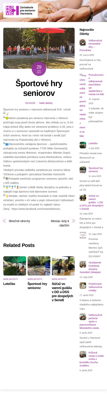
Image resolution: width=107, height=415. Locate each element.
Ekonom (30, 103)
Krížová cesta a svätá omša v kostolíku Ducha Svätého (92, 359)
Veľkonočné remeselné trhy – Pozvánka (91, 45)
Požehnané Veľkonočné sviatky (95, 287)
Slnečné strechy (19, 221)
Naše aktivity (46, 103)
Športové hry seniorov (37, 286)
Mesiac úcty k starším (60, 223)
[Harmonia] (20, 16)
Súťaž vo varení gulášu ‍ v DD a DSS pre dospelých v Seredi (62, 292)
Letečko (9, 284)
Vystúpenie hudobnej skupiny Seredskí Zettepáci (90, 267)
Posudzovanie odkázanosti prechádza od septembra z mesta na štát (96, 84)
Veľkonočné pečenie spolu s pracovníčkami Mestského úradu (91, 321)
